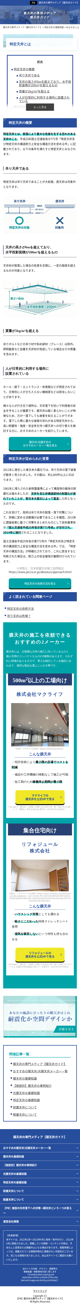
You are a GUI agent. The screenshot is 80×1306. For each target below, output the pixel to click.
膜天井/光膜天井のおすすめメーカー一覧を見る (40, 443)
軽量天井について (25, 1114)
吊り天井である (29, 75)
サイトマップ (40, 1290)
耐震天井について (25, 1107)
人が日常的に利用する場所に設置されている (44, 99)
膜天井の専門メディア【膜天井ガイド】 (59, 2)
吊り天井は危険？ (19, 616)
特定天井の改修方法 (20, 608)
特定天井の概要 (24, 69)
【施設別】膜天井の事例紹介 (32, 1085)
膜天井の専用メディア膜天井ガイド (40, 15)
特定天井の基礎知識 (26, 1100)
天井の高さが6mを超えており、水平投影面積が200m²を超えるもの (45, 83)
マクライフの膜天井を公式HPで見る (40, 797)
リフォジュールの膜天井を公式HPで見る (40, 954)
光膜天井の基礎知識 (26, 1093)
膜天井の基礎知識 (25, 1078)
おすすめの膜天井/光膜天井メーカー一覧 (40, 1071)
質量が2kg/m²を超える (34, 91)
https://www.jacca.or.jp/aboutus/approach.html (40, 572)
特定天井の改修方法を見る (40, 583)
